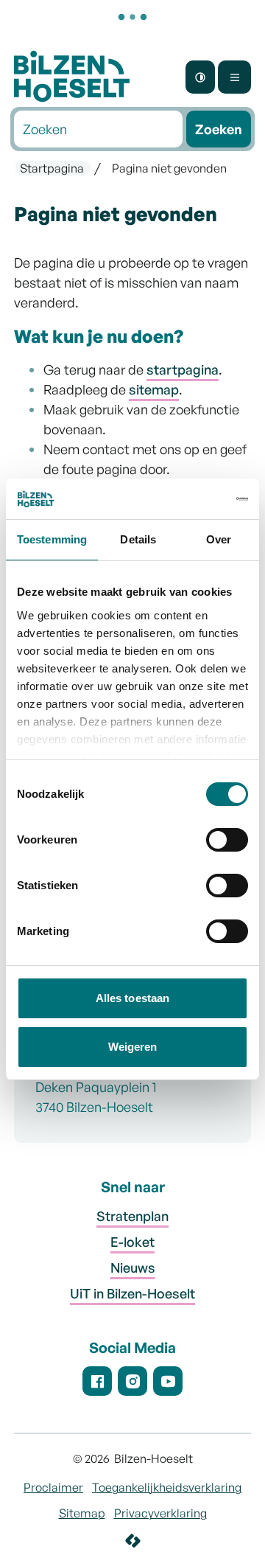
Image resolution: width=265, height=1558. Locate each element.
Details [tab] (138, 539)
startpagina (182, 369)
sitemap (154, 389)
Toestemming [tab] (52, 539)
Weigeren (133, 1046)
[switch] (227, 843)
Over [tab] (218, 539)
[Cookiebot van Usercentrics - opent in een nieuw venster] (187, 499)
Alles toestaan (132, 998)
